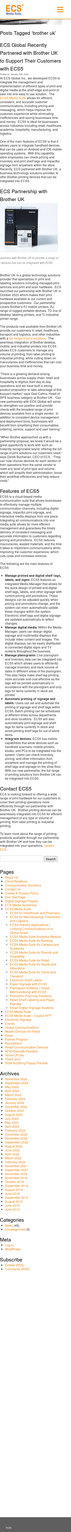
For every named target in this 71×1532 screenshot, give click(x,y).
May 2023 (12, 1122)
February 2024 (15, 1098)
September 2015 (16, 1197)
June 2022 (12, 1150)
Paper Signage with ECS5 (28, 984)
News (9, 1035)
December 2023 (16, 1106)
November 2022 (16, 1138)
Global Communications (22, 1027)
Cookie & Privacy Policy (22, 893)
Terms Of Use (14, 1055)
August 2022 (14, 1146)
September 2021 (16, 1170)
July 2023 (12, 1118)
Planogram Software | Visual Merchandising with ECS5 (30, 990)
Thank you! (13, 1059)
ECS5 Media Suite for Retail (29, 960)
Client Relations (16, 881)
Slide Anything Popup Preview (26, 1063)
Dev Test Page (15, 897)
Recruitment (13, 1043)
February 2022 (15, 1162)
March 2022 (13, 1158)
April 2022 (12, 1154)
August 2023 (14, 1114)
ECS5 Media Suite (13, 98)
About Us (11, 877)
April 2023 (12, 1126)
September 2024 (16, 1083)
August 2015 (14, 1201)
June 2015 (12, 1205)
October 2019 (14, 1181)
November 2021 (16, 1166)
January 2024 (14, 1102)
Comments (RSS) (17, 1269)
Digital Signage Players (21, 901)
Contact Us (13, 889)
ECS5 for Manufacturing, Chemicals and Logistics (35, 919)
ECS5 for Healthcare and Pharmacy (35, 913)
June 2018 (12, 1193)
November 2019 (16, 1177)
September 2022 (16, 1142)
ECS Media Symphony (21, 905)
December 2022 (16, 1134)
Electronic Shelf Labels (26, 980)
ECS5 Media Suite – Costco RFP (28, 1015)
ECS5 (8, 1527)
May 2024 (12, 1087)
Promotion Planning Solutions (31, 996)
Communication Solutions (23, 885)
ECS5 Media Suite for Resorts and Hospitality (34, 954)
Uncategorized (15, 1229)
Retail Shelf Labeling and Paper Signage (32, 1001)
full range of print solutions (27, 338)
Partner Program (16, 1039)
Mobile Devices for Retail (22, 1031)
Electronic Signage (18, 1019)
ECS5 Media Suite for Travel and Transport (33, 974)
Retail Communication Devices (26, 1047)
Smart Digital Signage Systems (31, 1007)
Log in (9, 1245)
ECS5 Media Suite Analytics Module (35, 936)
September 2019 (16, 1185)
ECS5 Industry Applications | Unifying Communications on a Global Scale (31, 928)
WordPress (13, 1249)
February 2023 (15, 1130)
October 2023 (14, 1110)
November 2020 (16, 1174)
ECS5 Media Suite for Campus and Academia (34, 946)
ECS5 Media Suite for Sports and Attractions (33, 966)
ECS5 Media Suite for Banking (31, 940)
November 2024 (16, 1079)
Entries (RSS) (14, 1265)
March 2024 (13, 1095)
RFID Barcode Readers (21, 1051)
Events (10, 1023)
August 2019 (14, 1189)
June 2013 (12, 1209)
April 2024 (12, 1091)
